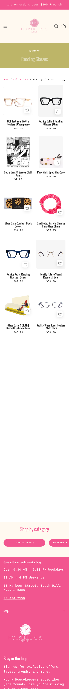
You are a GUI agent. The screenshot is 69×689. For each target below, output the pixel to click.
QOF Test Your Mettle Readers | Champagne (18, 123)
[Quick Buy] (27, 110)
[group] (34, 5)
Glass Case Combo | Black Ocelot (18, 225)
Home (6, 79)
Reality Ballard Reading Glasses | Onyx (51, 123)
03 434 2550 (14, 598)
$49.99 (51, 176)
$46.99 (18, 332)
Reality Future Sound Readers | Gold (51, 276)
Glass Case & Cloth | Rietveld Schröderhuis (18, 327)
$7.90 (18, 179)
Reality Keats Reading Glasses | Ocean (18, 276)
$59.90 (18, 128)
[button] (55, 26)
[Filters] (63, 79)
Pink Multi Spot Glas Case (51, 172)
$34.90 (18, 230)
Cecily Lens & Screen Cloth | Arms (18, 174)
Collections (21, 79)
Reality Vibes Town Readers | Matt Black (50, 327)
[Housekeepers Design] (35, 26)
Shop (6, 611)
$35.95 (51, 230)
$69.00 (51, 128)
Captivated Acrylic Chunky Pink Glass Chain (51, 225)
